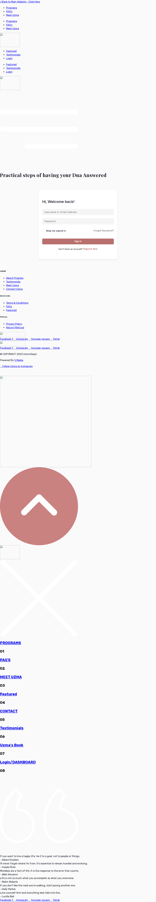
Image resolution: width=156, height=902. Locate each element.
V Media (18, 360)
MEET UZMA (11, 677)
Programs (11, 7)
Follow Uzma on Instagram (17, 366)
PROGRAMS (10, 643)
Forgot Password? (104, 230)
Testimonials (13, 54)
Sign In (78, 241)
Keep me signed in (56, 230)
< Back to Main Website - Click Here (20, 1)
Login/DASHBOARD (18, 762)
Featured (11, 51)
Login (9, 58)
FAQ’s (9, 11)
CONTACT (9, 711)
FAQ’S (5, 660)
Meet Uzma (12, 15)
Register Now (90, 249)
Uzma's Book (11, 745)
